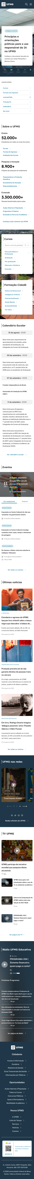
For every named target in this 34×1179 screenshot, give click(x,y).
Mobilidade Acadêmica (15, 1103)
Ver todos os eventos (15, 570)
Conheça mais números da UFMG (15, 221)
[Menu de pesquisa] (26, 4)
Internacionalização (12, 298)
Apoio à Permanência (15, 1099)
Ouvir (6, 1001)
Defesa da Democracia (13, 291)
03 (18, 70)
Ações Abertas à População (15, 1089)
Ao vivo (14, 956)
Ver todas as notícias (15, 749)
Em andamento (9, 501)
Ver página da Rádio (15, 1033)
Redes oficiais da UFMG (15, 821)
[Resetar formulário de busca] (28, 245)
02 (11, 70)
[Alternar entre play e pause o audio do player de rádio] (5, 964)
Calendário (7, 106)
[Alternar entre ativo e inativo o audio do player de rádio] (11, 973)
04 (25, 70)
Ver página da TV (16, 935)
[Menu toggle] (30, 4)
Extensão (8, 269)
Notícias (15, 1128)
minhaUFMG (7, 97)
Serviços (6, 111)
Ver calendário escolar (15, 455)
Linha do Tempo (15, 1120)
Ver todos (8, 310)
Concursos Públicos (15, 1096)
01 (5, 70)
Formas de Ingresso (10, 93)
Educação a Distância (12, 265)
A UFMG (15, 1117)
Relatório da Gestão (15, 1068)
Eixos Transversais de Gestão (15, 1071)
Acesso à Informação (15, 1061)
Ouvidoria (15, 1064)
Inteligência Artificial (12, 294)
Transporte (7, 102)
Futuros (25, 501)
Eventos (15, 1131)
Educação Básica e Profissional (11, 253)
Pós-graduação (10, 261)
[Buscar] (25, 245)
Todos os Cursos (15, 1092)
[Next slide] (24, 806)
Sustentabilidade (11, 306)
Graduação (9, 258)
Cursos (5, 88)
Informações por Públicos (15, 1075)
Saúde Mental (10, 302)
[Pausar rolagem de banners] (30, 69)
